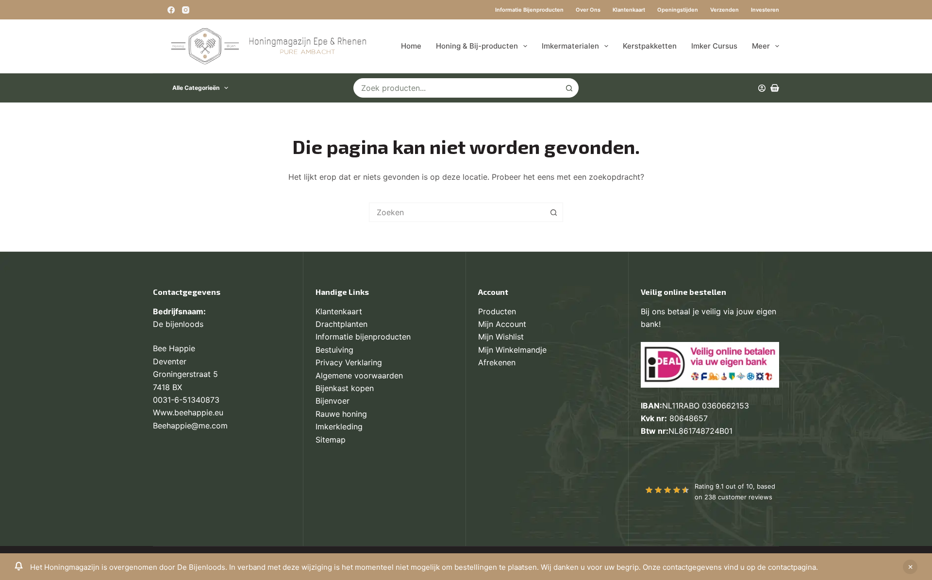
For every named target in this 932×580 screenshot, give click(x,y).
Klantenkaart (629, 9)
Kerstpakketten (650, 46)
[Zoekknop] (569, 88)
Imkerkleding (339, 426)
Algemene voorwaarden (359, 375)
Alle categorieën (195, 87)
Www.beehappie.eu (188, 412)
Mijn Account (502, 324)
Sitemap (331, 439)
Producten (497, 311)
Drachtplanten (341, 324)
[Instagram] (185, 10)
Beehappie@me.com (190, 425)
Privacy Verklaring (349, 362)
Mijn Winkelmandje (512, 350)
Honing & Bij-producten (477, 46)
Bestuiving (334, 350)
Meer (761, 46)
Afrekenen (497, 362)
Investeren (765, 9)
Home (411, 46)
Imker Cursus (714, 46)
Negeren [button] (910, 567)
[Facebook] (171, 10)
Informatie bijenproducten (529, 9)
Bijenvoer (333, 401)
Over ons (588, 9)
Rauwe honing (341, 414)
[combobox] (457, 88)
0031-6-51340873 (186, 400)
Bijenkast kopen (345, 388)
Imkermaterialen (570, 46)
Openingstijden (677, 9)
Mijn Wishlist (501, 336)
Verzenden (724, 9)
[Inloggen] (762, 88)
